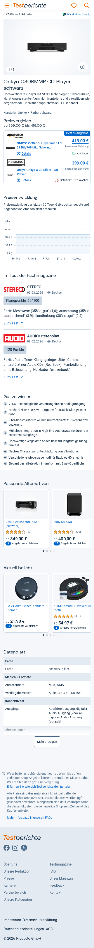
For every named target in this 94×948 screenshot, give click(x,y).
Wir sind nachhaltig (79, 14)
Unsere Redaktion (17, 871)
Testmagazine (60, 864)
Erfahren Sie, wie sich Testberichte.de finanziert (39, 786)
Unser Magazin (61, 878)
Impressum (12, 920)
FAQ (52, 871)
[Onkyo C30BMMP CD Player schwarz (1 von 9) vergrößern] (47, 47)
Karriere (9, 885)
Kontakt (55, 892)
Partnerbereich (14, 892)
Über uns (10, 864)
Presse (8, 878)
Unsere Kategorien (17, 899)
